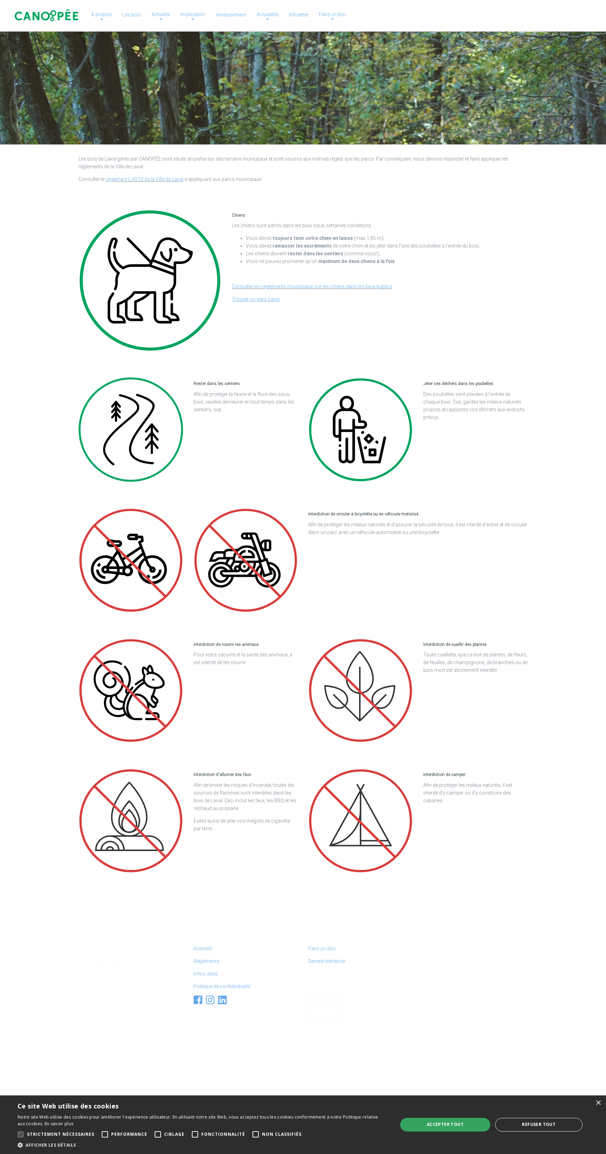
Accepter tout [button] (445, 1124)
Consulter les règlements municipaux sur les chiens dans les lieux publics (312, 286)
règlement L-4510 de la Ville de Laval (144, 179)
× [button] (598, 1103)
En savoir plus (59, 1124)
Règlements (207, 961)
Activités (203, 948)
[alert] (303, 1124)
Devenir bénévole (326, 961)
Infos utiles (206, 974)
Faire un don (322, 948)
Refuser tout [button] (539, 1124)
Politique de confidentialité (222, 986)
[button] (202, 1145)
